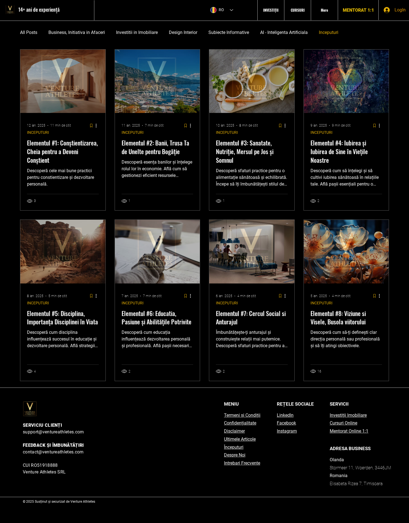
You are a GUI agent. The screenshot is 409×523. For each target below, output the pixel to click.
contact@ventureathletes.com (53, 452)
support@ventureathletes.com (53, 432)
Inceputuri (328, 32)
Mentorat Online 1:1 (349, 431)
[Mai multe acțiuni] (98, 125)
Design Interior (183, 32)
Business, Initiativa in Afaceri (76, 32)
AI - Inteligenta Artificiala (284, 32)
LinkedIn (285, 415)
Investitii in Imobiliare (137, 32)
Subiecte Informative (228, 32)
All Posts (28, 32)
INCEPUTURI (38, 132)
